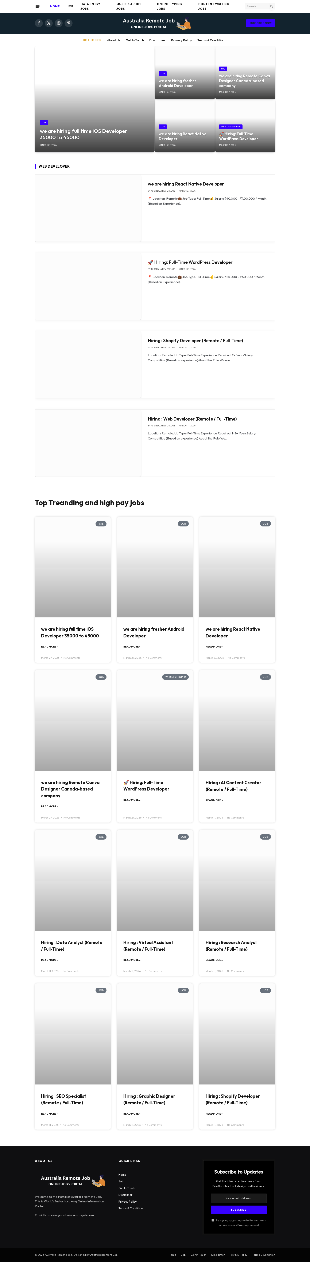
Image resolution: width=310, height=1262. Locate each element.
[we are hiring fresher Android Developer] (185, 72)
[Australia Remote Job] (155, 23)
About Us (113, 40)
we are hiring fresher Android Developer (177, 83)
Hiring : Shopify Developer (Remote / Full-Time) (195, 340)
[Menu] (37, 6)
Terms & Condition (210, 40)
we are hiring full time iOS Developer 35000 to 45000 (83, 134)
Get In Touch (135, 40)
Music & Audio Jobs (128, 6)
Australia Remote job (163, 191)
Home (55, 6)
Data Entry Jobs (90, 6)
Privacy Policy (181, 40)
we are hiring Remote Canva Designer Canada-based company (244, 80)
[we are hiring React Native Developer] (185, 125)
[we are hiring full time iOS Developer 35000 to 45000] (95, 99)
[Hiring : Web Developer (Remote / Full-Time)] (88, 443)
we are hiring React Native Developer (182, 136)
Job (70, 6)
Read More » (49, 646)
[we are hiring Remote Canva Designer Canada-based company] (245, 72)
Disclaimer (157, 40)
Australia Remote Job (104, 1254)
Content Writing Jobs (213, 6)
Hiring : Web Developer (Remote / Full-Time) (192, 419)
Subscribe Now (260, 23)
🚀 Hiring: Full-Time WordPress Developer (238, 136)
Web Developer (231, 126)
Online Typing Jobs (169, 6)
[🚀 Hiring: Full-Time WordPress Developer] (245, 125)
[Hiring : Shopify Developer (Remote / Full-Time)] (88, 364)
